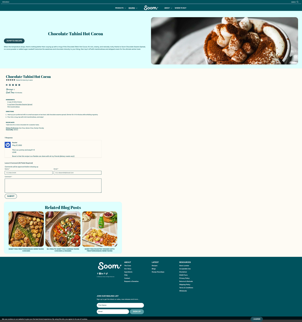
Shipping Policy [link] (184, 284)
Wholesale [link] (5, 2)
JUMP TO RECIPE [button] (14, 41)
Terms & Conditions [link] (186, 288)
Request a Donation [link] (131, 281)
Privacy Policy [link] (184, 278)
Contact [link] (127, 278)
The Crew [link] (127, 266)
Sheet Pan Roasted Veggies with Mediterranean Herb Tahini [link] (100, 250)
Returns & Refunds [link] (186, 281)
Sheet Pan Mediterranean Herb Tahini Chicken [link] (26, 250)
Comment (8, 177)
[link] (151, 8)
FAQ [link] (125, 275)
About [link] (167, 8)
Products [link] (119, 8)
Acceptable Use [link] (185, 269)
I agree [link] (256, 319)
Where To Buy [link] (180, 8)
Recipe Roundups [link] (158, 272)
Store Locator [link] (184, 266)
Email (56, 169)
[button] (295, 2)
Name (7, 169)
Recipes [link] (132, 8)
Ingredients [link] (128, 272)
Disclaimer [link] (183, 272)
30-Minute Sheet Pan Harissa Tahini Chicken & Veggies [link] (63, 250)
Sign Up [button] (137, 312)
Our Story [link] (127, 269)
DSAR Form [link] (183, 275)
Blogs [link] (154, 269)
